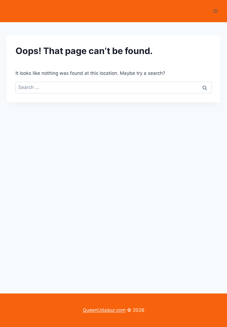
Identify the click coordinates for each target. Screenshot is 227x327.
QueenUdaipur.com (104, 310)
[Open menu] (215, 11)
